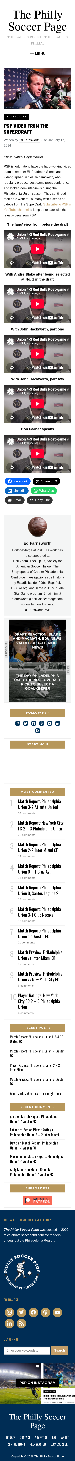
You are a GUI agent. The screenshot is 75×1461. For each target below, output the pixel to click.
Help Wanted (38, 1445)
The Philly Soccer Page (37, 20)
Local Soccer (59, 1445)
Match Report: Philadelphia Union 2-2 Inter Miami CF (39, 847)
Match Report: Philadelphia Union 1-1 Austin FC (39, 933)
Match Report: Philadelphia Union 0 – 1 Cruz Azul (39, 869)
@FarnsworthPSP (37, 610)
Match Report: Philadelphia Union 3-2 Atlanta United (39, 804)
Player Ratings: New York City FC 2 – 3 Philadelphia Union (39, 1001)
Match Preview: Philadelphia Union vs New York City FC (40, 976)
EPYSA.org (19, 588)
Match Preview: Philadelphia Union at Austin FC (37, 1081)
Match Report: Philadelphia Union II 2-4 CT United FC (36, 1039)
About (65, 1438)
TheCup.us (37, 561)
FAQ (54, 1438)
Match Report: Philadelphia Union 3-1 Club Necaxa (39, 912)
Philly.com (20, 561)
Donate (10, 1438)
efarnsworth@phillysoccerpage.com (37, 599)
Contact (25, 1438)
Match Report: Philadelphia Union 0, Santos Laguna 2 (39, 890)
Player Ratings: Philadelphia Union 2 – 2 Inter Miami (35, 1067)
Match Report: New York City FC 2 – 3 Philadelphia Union (41, 825)
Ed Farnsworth (29, 140)
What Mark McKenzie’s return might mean (36, 1093)
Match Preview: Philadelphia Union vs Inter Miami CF (40, 955)
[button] (38, 53)
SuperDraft (16, 116)
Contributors (16, 1445)
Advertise (41, 1438)
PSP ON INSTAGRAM (37, 1383)
